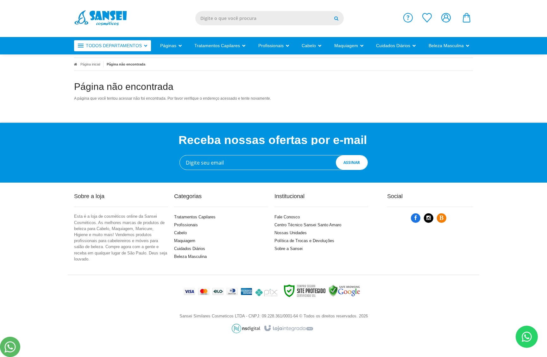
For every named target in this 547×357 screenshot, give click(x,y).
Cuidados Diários (189, 248)
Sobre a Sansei (288, 248)
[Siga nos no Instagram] (428, 218)
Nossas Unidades (290, 232)
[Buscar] (336, 18)
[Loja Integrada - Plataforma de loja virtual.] (288, 329)
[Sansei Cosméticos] (103, 18)
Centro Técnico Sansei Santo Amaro (307, 224)
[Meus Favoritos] (427, 20)
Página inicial (90, 64)
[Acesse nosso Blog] (441, 218)
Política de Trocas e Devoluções (304, 240)
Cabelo (180, 232)
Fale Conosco (287, 217)
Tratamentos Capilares (195, 217)
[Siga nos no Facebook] (415, 218)
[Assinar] (352, 162)
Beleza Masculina (190, 256)
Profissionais (186, 224)
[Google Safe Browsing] (344, 290)
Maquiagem (184, 240)
